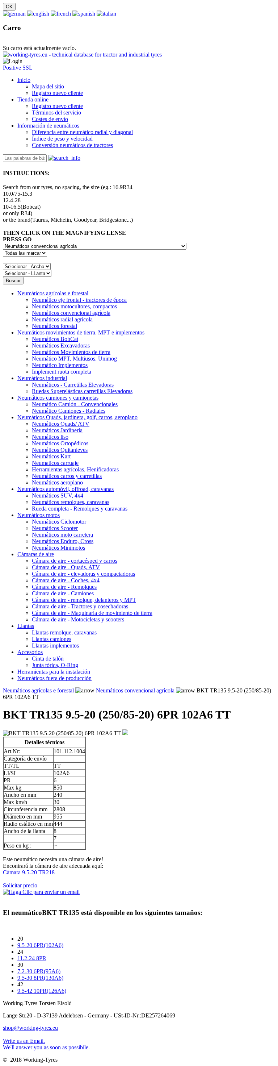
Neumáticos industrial (42, 378)
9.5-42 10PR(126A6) (41, 991)
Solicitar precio (20, 885)
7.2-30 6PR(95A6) (38, 971)
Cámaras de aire (35, 554)
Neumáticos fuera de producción (54, 678)
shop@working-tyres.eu (30, 1028)
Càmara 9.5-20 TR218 (29, 872)
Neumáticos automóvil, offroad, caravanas (65, 489)
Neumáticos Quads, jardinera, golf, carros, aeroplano (77, 417)
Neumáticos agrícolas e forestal (52, 293)
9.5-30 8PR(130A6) (40, 978)
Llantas (25, 626)
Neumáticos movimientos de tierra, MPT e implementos (80, 332)
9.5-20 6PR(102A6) (40, 945)
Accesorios (30, 652)
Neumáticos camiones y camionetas (57, 398)
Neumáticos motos (38, 515)
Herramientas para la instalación (53, 672)
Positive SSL (18, 67)
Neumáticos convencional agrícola (136, 690)
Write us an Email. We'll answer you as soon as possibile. (46, 1044)
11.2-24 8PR (31, 958)
